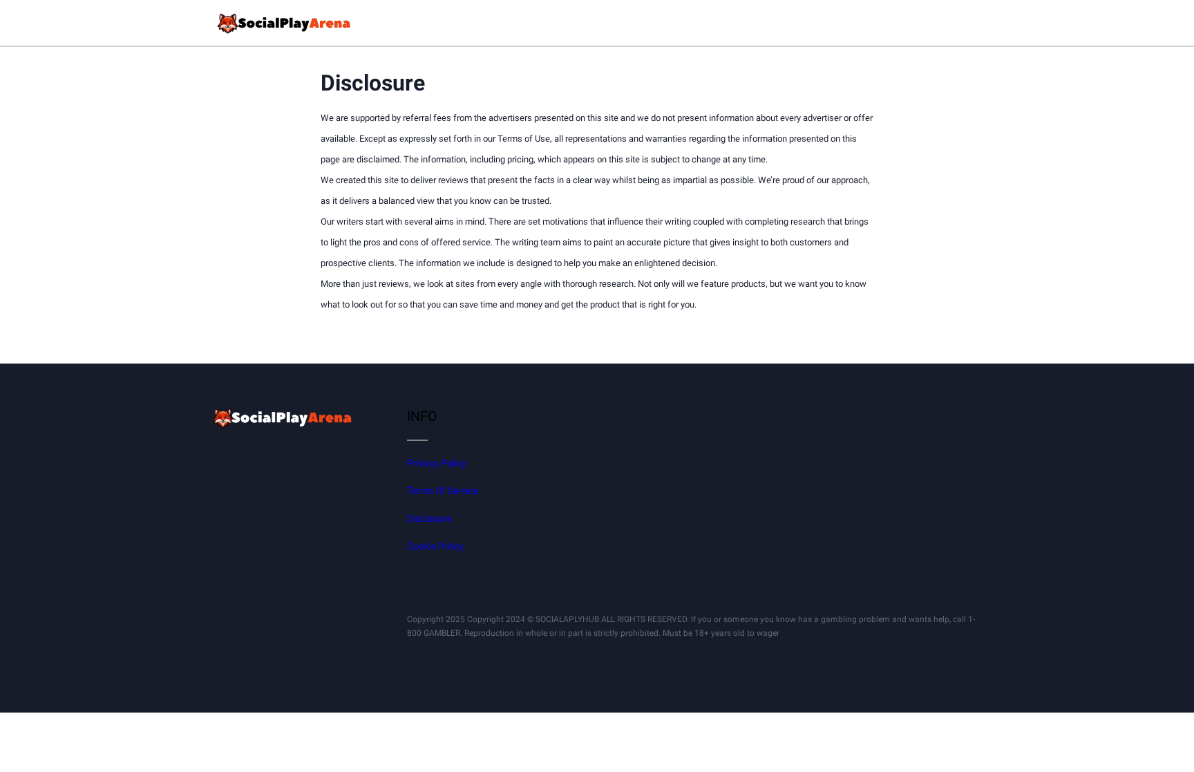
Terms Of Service (442, 490)
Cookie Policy (435, 546)
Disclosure (429, 518)
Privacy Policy (436, 463)
